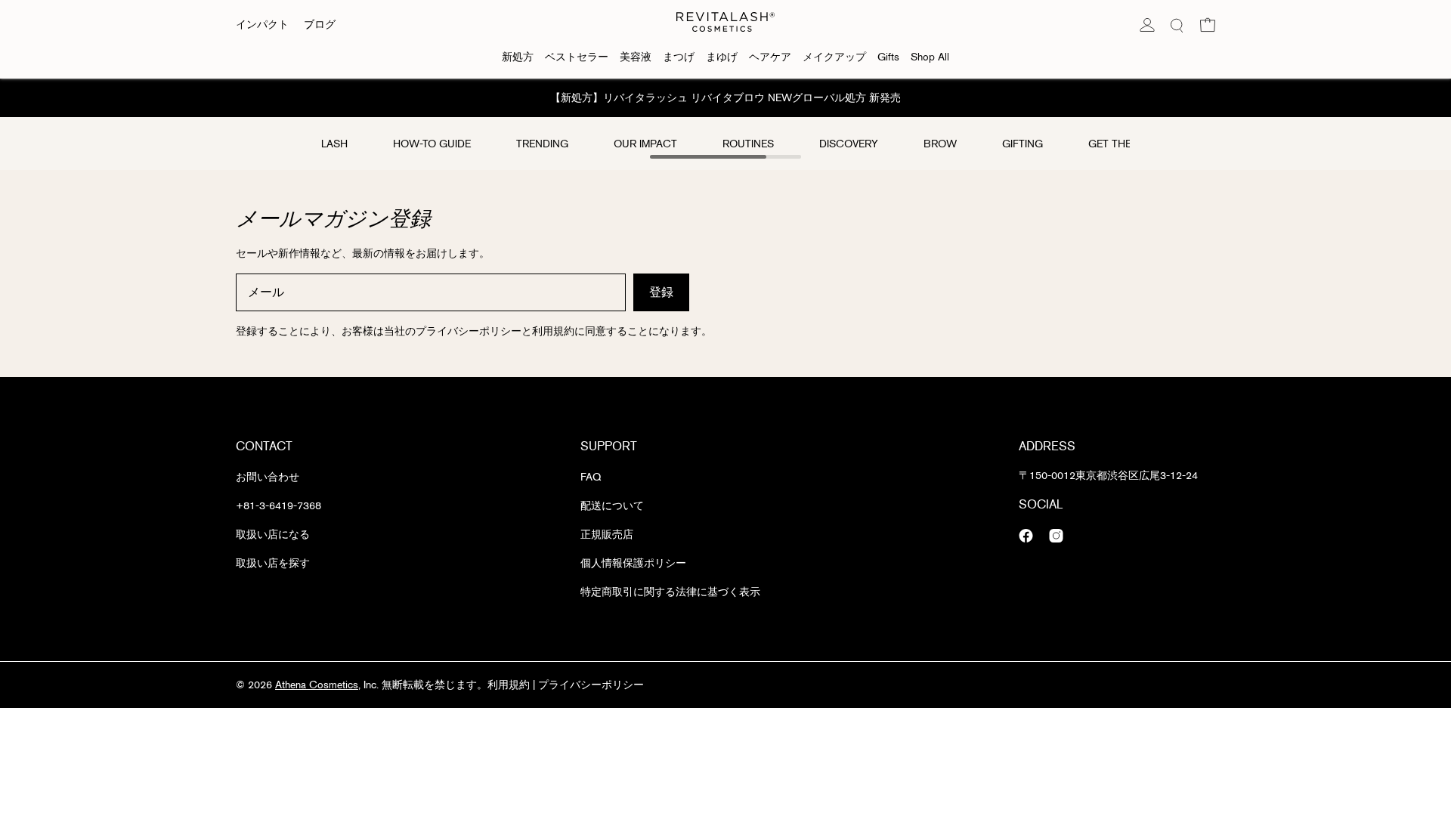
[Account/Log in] (1147, 25)
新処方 (518, 57)
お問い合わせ (267, 477)
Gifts (888, 57)
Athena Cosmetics (316, 684)
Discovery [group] (848, 144)
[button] (1207, 25)
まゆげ (722, 57)
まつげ (679, 57)
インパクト (262, 24)
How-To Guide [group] (432, 144)
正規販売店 (606, 534)
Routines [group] (748, 144)
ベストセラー (576, 57)
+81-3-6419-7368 (278, 505)
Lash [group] (334, 144)
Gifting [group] (1022, 144)
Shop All (930, 57)
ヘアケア (770, 57)
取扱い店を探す (273, 563)
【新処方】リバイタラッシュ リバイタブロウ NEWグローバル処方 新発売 (725, 97)
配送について (612, 505)
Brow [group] (940, 144)
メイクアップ (834, 57)
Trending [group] (542, 144)
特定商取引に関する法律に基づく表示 (670, 592)
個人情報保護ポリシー (633, 563)
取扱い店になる (273, 534)
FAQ (590, 477)
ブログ (320, 24)
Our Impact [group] (645, 144)
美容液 (635, 57)
